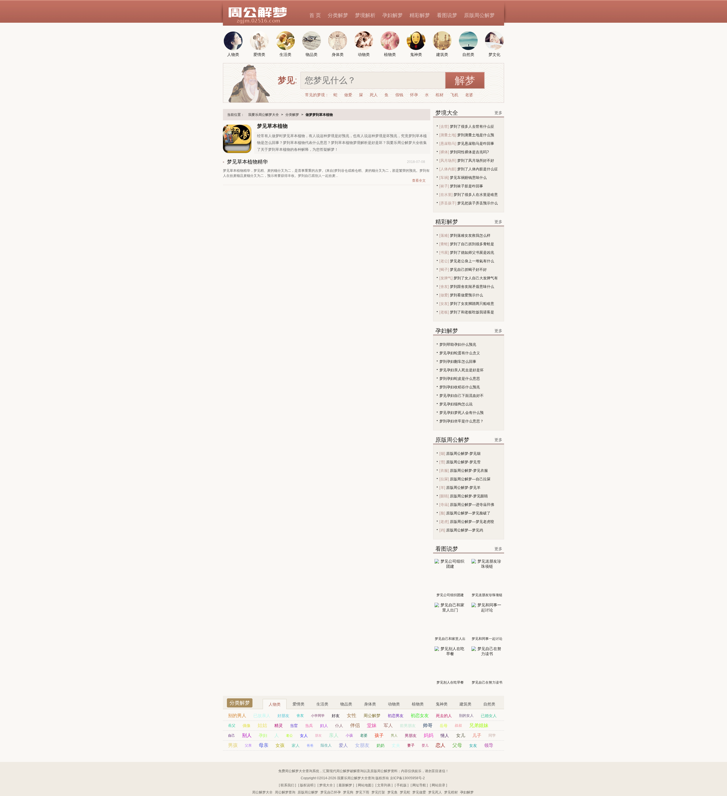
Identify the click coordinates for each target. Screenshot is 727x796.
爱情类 (298, 704)
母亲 (263, 745)
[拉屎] (444, 479)
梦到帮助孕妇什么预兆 (457, 344)
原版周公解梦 (479, 15)
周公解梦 (372, 715)
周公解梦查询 (285, 792)
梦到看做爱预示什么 (466, 295)
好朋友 (283, 715)
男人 (394, 736)
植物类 (418, 704)
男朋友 (411, 735)
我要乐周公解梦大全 (263, 115)
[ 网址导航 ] (419, 785)
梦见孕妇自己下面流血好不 (461, 395)
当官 (294, 725)
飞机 (454, 95)
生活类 (322, 704)
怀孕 (414, 95)
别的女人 (466, 715)
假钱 (399, 95)
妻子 (411, 745)
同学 (492, 735)
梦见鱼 (392, 792)
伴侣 (355, 725)
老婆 (469, 95)
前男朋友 (408, 725)
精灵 (278, 725)
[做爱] (444, 295)
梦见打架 (378, 792)
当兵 (309, 725)
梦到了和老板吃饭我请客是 (472, 312)
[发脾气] (446, 278)
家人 (296, 745)
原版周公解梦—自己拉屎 (470, 479)
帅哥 (428, 725)
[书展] (444, 252)
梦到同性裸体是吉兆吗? (469, 152)
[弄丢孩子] (447, 203)
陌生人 (326, 745)
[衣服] (444, 470)
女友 (473, 745)
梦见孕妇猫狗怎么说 (456, 404)
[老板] (444, 312)
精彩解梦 (420, 15)
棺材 (440, 95)
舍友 (300, 715)
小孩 (349, 735)
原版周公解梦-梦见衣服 (469, 470)
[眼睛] (444, 496)
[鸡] (442, 530)
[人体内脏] (447, 169)
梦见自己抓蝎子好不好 (468, 269)
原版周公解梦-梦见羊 (463, 487)
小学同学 (318, 716)
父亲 (248, 745)
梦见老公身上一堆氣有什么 (472, 261)
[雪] (442, 462)
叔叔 (458, 725)
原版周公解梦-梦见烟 (463, 453)
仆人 (339, 725)
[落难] (444, 235)
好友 (336, 715)
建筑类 (465, 704)
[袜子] (444, 186)
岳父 (231, 725)
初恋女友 (420, 715)
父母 (457, 745)
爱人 (343, 745)
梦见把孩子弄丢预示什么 (477, 203)
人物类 (275, 704)
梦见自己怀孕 (330, 792)
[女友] (444, 303)
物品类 (346, 704)
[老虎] (444, 522)
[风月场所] (447, 160)
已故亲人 (261, 715)
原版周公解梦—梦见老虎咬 (472, 522)
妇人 (324, 725)
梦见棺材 (451, 792)
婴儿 (425, 745)
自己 (231, 736)
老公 (289, 736)
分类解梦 (338, 15)
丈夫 (396, 745)
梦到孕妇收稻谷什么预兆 (459, 387)
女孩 (280, 745)
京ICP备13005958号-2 (407, 778)
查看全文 (419, 181)
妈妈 (428, 735)
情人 (444, 735)
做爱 (348, 95)
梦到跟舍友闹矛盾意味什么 (472, 286)
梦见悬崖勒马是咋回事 (475, 143)
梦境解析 (365, 15)
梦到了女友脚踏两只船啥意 (472, 303)
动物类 (394, 704)
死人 (374, 95)
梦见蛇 (405, 792)
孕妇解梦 (392, 15)
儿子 (476, 735)
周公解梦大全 (262, 792)
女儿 (460, 735)
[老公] (444, 261)
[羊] (442, 487)
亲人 (334, 735)
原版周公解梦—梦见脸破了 (468, 513)
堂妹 (372, 725)
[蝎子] (444, 269)
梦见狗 (348, 792)
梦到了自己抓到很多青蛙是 (472, 244)
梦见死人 (435, 792)
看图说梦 (447, 15)
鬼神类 (442, 704)
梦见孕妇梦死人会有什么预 (461, 412)
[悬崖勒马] (447, 143)
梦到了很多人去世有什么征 (472, 126)
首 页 (315, 15)
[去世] (444, 126)
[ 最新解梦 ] (345, 785)
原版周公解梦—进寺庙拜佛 (472, 504)
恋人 (440, 745)
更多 (498, 112)
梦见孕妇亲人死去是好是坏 (461, 370)
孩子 (379, 735)
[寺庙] (444, 504)
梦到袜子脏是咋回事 (466, 186)
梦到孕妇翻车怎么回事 (457, 361)
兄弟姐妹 (478, 725)
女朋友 (362, 745)
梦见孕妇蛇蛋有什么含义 (459, 353)
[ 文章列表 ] (383, 785)
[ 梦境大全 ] (326, 785)
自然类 (489, 704)
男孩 (233, 745)
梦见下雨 (362, 792)
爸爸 (310, 745)
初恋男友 (396, 715)
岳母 (444, 725)
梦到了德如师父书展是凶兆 (472, 252)
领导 (488, 745)
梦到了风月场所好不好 (475, 160)
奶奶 (381, 745)
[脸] (442, 513)
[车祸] (444, 177)
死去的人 (444, 715)
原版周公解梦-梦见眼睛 (469, 496)
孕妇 (263, 735)
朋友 (318, 736)
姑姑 (262, 725)
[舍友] (444, 286)
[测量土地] (447, 135)
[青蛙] (444, 244)
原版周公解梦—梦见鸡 (464, 530)
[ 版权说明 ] (306, 785)
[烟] (442, 453)
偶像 (246, 725)
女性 (351, 715)
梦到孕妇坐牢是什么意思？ (461, 421)
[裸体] (444, 152)
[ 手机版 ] (401, 785)
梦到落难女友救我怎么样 (470, 235)
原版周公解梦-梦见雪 (463, 462)
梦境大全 (446, 113)
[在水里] (446, 194)
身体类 (370, 704)
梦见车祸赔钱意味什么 (468, 177)
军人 (388, 725)
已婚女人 (489, 715)
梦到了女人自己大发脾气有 (476, 278)
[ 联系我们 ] (287, 785)
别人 (247, 735)
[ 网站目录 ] (438, 785)
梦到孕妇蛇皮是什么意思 (459, 378)
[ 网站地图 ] (364, 785)
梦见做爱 (419, 792)
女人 (304, 735)
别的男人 (237, 715)
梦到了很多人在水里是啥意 (476, 194)
